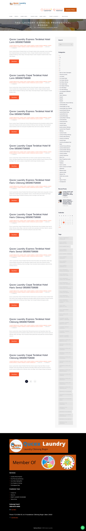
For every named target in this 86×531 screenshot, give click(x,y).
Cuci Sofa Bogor (63, 87)
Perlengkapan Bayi (15, 485)
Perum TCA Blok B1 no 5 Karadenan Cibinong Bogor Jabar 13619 (30, 514)
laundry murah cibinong (64, 327)
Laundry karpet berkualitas (64, 323)
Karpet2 (61, 97)
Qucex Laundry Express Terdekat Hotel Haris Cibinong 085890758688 (29, 181)
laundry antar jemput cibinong (64, 319)
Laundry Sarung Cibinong (65, 145)
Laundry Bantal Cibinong (65, 110)
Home (30, 27)
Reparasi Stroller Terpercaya (65, 388)
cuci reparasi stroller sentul (64, 296)
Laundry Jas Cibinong (64, 138)
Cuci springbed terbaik (64, 310)
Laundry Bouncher (63, 121)
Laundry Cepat (22, 45)
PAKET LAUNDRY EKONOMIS (18, 497)
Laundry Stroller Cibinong (65, 149)
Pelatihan (61, 162)
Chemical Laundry (63, 74)
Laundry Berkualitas (14, 45)
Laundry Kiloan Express (16, 476)
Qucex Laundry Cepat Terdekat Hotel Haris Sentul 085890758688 (28, 286)
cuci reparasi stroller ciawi (64, 275)
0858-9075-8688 (14, 506)
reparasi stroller (63, 172)
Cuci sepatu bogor (63, 83)
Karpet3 (61, 98)
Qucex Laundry (39, 46)
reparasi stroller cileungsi (65, 358)
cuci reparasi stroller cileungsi (65, 288)
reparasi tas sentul (65, 419)
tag (60, 177)
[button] (83, 528)
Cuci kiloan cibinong (64, 82)
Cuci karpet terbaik (65, 253)
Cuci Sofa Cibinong (64, 89)
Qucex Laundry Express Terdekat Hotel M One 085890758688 (31, 112)
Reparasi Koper (63, 170)
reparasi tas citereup (63, 408)
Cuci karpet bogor (63, 78)
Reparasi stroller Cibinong (65, 349)
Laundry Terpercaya (30, 46)
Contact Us (13, 492)
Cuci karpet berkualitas (63, 243)
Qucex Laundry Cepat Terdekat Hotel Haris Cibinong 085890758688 (28, 215)
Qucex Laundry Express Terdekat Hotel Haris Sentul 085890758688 (29, 250)
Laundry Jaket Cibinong (65, 136)
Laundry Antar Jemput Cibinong (66, 102)
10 (60, 57)
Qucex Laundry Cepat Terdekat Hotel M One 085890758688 (29, 147)
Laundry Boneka (63, 119)
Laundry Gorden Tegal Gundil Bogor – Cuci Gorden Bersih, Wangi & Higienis (68, 193)
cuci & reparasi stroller (64, 238)
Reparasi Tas (62, 174)
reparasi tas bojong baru (66, 395)
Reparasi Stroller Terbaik (65, 375)
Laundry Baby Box (63, 104)
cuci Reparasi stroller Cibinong (65, 279)
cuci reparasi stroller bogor (64, 270)
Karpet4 (61, 100)
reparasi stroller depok (65, 362)
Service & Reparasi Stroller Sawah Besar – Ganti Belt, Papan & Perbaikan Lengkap (68, 201)
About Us (13, 495)
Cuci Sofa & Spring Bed (16, 481)
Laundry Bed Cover (64, 114)
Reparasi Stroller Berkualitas (65, 340)
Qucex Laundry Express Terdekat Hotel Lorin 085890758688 (29, 40)
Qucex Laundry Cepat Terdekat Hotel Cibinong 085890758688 (28, 356)
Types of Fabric (63, 179)
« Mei (59, 227)
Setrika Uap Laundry (64, 176)
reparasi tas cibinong (63, 404)
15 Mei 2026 (65, 205)
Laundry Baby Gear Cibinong (66, 108)
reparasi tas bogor (65, 391)
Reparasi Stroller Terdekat (65, 379)
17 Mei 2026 (65, 197)
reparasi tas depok (65, 411)
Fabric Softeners (63, 95)
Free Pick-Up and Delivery (17, 478)
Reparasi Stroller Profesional (65, 370)
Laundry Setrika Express (65, 147)
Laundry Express (31, 45)
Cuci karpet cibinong (64, 80)
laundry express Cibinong (41, 45)
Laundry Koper (63, 140)
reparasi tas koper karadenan (65, 415)
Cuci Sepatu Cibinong (64, 85)
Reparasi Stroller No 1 (65, 366)
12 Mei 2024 (47, 46)
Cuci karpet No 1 (64, 246)
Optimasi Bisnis (37, 528)
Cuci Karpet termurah (63, 262)
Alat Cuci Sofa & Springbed (65, 72)
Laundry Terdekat (21, 46)
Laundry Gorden (63, 132)
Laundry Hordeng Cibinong (65, 134)
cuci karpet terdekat (63, 257)
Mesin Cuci (62, 157)
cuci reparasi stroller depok (64, 292)
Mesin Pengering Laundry (65, 159)
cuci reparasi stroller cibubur (65, 283)
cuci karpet (62, 76)
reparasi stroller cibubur (65, 353)
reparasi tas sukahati (63, 423)
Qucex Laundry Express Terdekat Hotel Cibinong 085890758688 (29, 320)
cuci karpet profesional (63, 250)
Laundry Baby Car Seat (64, 106)
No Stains (62, 161)
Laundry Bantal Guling (64, 112)
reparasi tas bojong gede (66, 399)
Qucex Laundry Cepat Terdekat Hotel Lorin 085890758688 (28, 76)
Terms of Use (14, 499)
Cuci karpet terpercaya (63, 266)
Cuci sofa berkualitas (63, 306)
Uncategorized (63, 181)
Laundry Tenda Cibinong (65, 151)
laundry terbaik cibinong (64, 332)
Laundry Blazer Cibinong (65, 117)
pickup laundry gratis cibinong (64, 336)
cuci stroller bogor (64, 315)
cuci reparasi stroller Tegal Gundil (64, 301)
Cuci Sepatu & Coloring (16, 483)
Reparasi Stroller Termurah (65, 383)
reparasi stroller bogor (65, 345)
